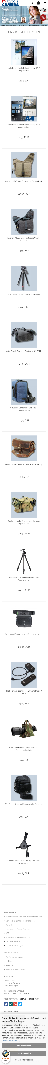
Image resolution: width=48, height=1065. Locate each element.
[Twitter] (20, 1005)
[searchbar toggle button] (32, 3)
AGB (7, 933)
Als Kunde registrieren (15, 957)
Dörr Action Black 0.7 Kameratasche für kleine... (24, 804)
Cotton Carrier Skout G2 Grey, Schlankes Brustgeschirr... (24, 862)
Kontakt (9, 925)
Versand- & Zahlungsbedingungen (20, 921)
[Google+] (15, 1005)
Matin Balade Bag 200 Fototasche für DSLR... (24, 351)
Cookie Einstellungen (14, 946)
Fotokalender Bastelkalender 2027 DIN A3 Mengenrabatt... (24, 69)
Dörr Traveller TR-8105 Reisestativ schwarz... (24, 295)
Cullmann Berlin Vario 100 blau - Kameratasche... (24, 409)
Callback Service (13, 941)
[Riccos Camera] (9, 3)
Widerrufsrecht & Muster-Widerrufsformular (24, 917)
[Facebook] (6, 1005)
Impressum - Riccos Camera (18, 929)
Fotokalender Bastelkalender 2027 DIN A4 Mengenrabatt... (24, 126)
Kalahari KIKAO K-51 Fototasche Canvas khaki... (24, 181)
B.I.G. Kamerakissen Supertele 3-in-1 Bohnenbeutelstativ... (24, 749)
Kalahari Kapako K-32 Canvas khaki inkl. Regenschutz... (24, 522)
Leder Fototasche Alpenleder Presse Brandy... (24, 464)
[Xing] (11, 1005)
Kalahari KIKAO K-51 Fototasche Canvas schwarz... (23, 239)
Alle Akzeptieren (24, 1046)
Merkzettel (10, 965)
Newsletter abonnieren (15, 969)
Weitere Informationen (24, 1060)
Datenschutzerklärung (11, 1040)
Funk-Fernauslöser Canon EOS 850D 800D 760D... (24, 692)
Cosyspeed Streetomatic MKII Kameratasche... (24, 634)
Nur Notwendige (24, 1053)
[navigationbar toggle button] (45, 3)
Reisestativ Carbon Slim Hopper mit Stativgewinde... (24, 579)
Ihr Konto (9, 961)
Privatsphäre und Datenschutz (18, 937)
